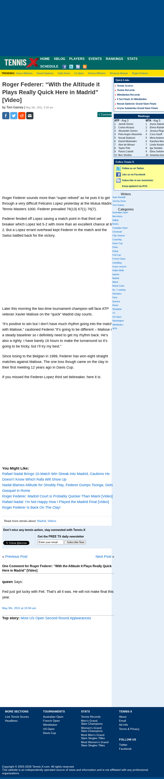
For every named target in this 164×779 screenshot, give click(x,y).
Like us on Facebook (133, 174)
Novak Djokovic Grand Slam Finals (136, 103)
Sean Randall (118, 197)
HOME (45, 59)
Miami (115, 282)
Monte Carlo (118, 286)
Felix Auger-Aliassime (130, 134)
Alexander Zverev (128, 130)
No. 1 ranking (118, 290)
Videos (52, 520)
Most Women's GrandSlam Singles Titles (95, 744)
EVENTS (95, 59)
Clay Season (118, 235)
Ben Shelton (125, 155)
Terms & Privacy (129, 729)
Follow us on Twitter (133, 168)
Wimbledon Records (128, 94)
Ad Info (123, 724)
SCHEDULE (49, 66)
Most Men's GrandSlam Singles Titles (93, 736)
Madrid (41, 520)
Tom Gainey (118, 205)
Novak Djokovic (45, 73)
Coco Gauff (156, 134)
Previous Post (16, 557)
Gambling (117, 263)
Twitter (123, 744)
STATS (132, 59)
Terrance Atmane (119, 73)
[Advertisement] (82, 28)
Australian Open (120, 212)
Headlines (11, 720)
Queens (116, 301)
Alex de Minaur (126, 144)
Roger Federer (140, 73)
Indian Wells (118, 270)
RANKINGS (114, 59)
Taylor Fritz (124, 148)
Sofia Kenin (64, 73)
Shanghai (116, 309)
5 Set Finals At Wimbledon (132, 99)
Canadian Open (120, 228)
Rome (115, 305)
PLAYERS (77, 59)
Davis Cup (117, 243)
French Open (118, 259)
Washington (118, 320)
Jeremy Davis (119, 201)
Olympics (117, 293)
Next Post (103, 557)
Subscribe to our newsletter (137, 180)
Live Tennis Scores (17, 716)
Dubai (115, 251)
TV (113, 313)
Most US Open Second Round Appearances (56, 618)
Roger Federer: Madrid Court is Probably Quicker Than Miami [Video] (57, 496)
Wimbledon (117, 324)
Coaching (117, 239)
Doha (115, 247)
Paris (114, 297)
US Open (116, 317)
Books (115, 224)
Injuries (115, 274)
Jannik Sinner (125, 124)
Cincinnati (117, 231)
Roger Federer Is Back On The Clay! (31, 507)
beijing (115, 220)
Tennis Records (126, 90)
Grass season (119, 266)
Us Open (79, 73)
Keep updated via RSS (134, 186)
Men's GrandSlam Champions (92, 722)
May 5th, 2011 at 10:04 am (19, 608)
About (122, 716)
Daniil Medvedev (127, 141)
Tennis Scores (125, 85)
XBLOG (59, 59)
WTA (114, 328)
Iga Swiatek (156, 148)
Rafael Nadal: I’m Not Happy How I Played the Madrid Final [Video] (55, 502)
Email (122, 720)
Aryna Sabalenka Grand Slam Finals (137, 108)
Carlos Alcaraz (126, 127)
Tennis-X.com (41, 766)
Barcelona (117, 216)
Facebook (125, 748)
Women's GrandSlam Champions (92, 729)
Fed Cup (116, 255)
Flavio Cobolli (125, 151)
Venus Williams (24, 73)
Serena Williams (97, 73)
